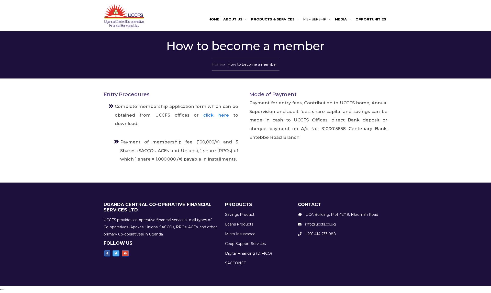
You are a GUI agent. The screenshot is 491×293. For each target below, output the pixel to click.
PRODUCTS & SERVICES (273, 19)
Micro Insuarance (240, 234)
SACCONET (235, 263)
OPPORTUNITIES (370, 19)
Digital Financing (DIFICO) (248, 253)
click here (218, 115)
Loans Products (239, 224)
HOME (213, 19)
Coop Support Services (245, 243)
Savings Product (239, 214)
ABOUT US (232, 19)
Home (217, 64)
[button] (107, 253)
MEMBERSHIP (314, 19)
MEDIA (341, 19)
